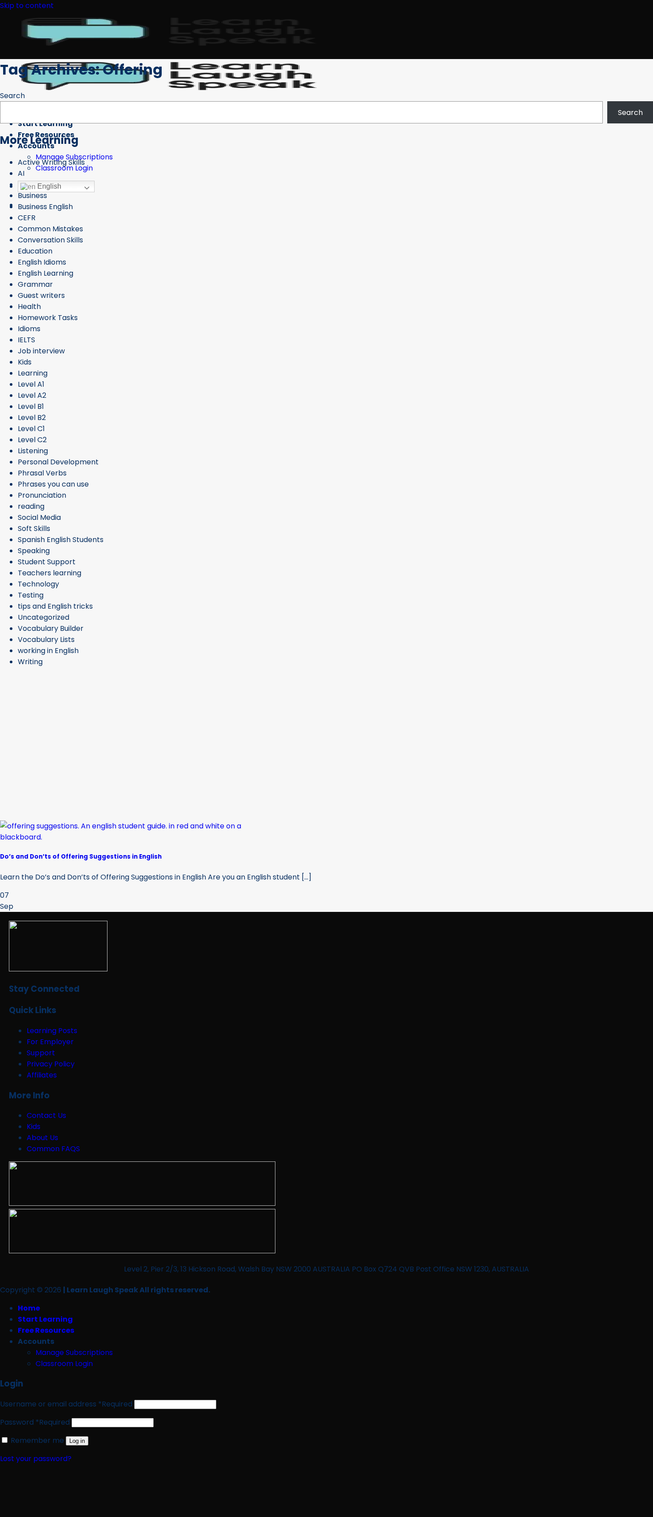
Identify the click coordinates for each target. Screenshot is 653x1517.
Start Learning (45, 124)
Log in (77, 1441)
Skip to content (27, 5)
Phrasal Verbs (42, 473)
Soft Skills (34, 528)
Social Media (39, 517)
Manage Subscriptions (74, 1352)
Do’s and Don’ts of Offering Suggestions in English (81, 856)
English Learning (45, 273)
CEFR (27, 218)
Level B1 (31, 406)
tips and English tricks (55, 606)
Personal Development (58, 462)
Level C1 (31, 429)
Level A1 (31, 384)
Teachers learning (49, 573)
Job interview (41, 351)
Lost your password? (36, 1459)
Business (32, 195)
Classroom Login (64, 168)
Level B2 (32, 417)
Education (35, 251)
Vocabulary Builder (51, 628)
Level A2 (32, 395)
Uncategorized (43, 617)
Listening (33, 451)
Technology (38, 584)
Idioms (29, 329)
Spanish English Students (61, 540)
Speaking (34, 551)
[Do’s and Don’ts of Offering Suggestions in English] (130, 837)
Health (29, 306)
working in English (48, 651)
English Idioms (42, 262)
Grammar (35, 284)
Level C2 (32, 440)
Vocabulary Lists (46, 639)
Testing (31, 595)
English (48, 186)
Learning (33, 373)
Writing (30, 662)
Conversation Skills (50, 240)
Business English (45, 207)
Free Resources (46, 1330)
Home (29, 1308)
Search (12, 96)
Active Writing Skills (51, 162)
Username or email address (66, 1404)
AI (21, 173)
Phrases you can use (53, 484)
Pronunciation (42, 495)
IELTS (26, 340)
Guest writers (41, 295)
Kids (25, 362)
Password (35, 1422)
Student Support (47, 562)
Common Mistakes (50, 229)
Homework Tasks (48, 318)
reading (31, 506)
